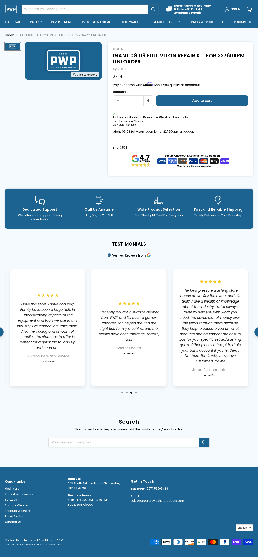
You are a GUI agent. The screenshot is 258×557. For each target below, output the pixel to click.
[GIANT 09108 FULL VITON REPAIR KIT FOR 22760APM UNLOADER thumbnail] (13, 46)
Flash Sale (13, 22)
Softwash (130, 22)
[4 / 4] (136, 392)
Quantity (119, 91)
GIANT (121, 69)
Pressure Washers (96, 22)
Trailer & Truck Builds (206, 22)
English (242, 528)
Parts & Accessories (19, 494)
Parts (35, 22)
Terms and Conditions (38, 540)
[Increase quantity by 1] (148, 100)
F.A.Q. (60, 540)
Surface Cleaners (164, 22)
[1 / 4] (122, 392)
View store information (125, 124)
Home (9, 35)
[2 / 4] (127, 392)
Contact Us (13, 522)
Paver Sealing (62, 22)
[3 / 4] (131, 393)
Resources (242, 22)
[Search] (153, 9)
